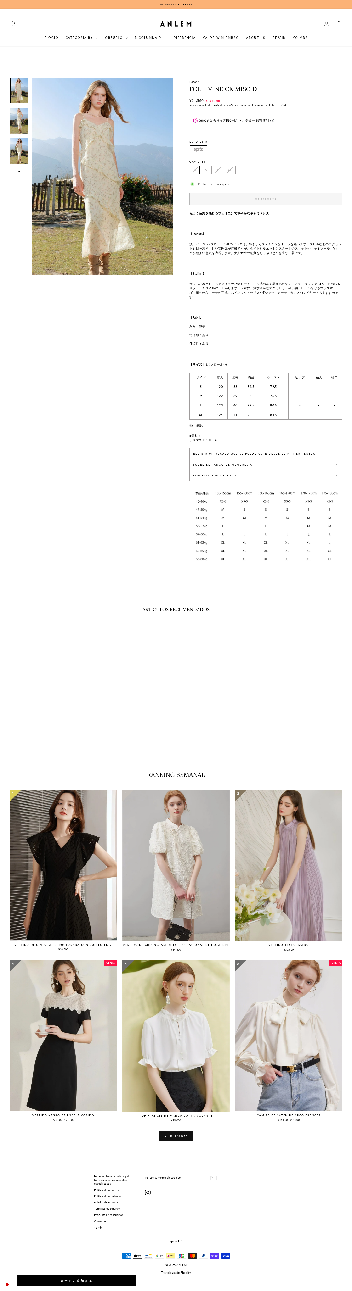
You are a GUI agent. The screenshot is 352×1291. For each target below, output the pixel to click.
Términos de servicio (107, 1208)
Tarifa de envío (221, 104)
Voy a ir (197, 162)
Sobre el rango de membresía (222, 464)
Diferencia (184, 37)
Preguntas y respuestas (108, 1214)
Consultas (100, 1221)
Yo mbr (300, 37)
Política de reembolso (107, 1196)
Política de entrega (106, 1202)
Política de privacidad (107, 1189)
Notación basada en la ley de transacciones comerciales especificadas (112, 1179)
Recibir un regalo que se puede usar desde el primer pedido (254, 453)
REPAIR (279, 37)
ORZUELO (114, 37)
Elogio (51, 37)
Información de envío (215, 475)
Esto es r (198, 141)
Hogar (193, 81)
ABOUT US (255, 37)
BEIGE (198, 149)
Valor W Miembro (221, 37)
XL (230, 170)
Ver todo (176, 1136)
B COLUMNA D (149, 37)
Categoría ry (80, 37)
